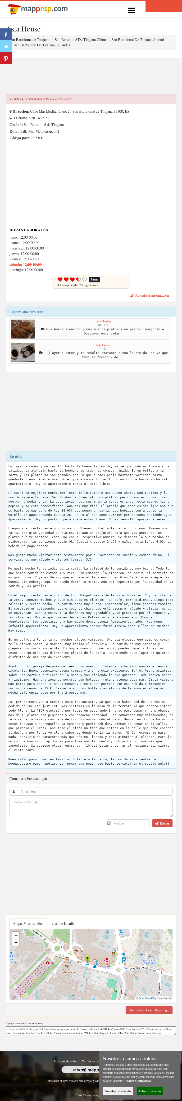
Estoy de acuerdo (150, 1091)
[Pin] (6, 58)
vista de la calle (63, 923)
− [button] (16, 942)
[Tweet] (6, 46)
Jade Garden (103, 321)
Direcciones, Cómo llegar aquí (149, 1010)
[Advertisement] (91, 76)
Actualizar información (151, 295)
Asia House (103, 345)
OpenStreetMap (148, 998)
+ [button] (16, 935)
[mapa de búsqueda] (38, 8)
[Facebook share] (6, 34)
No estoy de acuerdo (118, 1091)
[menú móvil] (131, 9)
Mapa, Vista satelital (28, 923)
